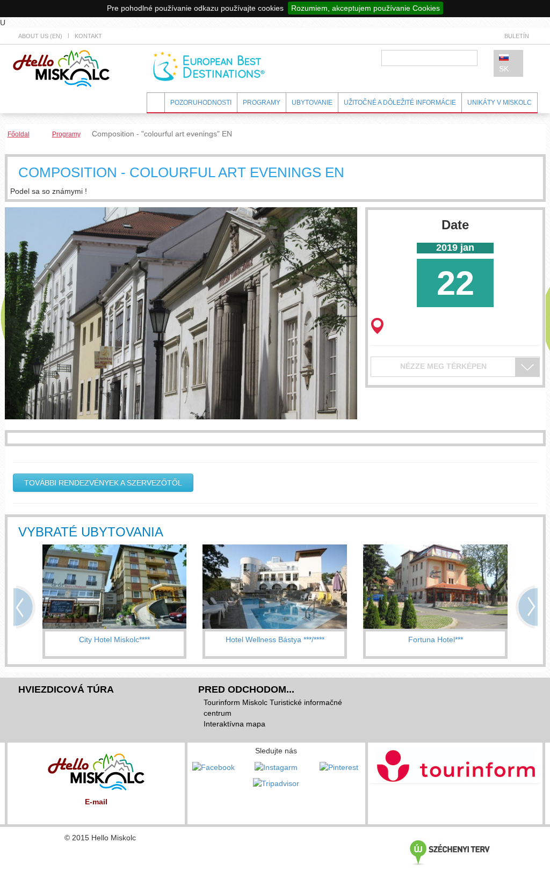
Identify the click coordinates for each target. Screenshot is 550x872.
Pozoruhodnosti (200, 102)
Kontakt (88, 36)
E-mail (96, 801)
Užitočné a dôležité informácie (400, 102)
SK (504, 68)
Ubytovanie (312, 102)
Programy (261, 102)
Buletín (516, 36)
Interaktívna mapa (234, 724)
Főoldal (19, 134)
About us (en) (40, 36)
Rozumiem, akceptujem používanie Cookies (365, 8)
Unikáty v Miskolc (499, 102)
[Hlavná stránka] (61, 67)
